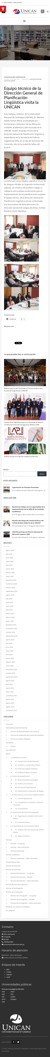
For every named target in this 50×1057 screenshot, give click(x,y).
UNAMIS (13, 999)
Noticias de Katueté (17, 851)
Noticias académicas (13, 855)
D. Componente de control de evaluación (24, 812)
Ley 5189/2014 (11, 750)
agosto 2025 (10, 595)
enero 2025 (9, 621)
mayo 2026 (9, 561)
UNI (3, 997)
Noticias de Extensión (13, 866)
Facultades (9, 743)
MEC (8, 969)
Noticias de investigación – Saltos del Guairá (25, 903)
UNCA (12, 992)
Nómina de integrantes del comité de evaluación (27, 735)
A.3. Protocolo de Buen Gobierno (26, 769)
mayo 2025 (9, 606)
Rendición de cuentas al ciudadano (18, 907)
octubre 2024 (10, 632)
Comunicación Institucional (14, 77)
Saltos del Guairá (9, 934)
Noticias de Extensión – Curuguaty (22, 873)
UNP (3, 1002)
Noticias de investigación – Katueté (22, 899)
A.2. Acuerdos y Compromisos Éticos (27, 765)
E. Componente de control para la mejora (24, 826)
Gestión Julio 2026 (9, 498)
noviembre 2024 (11, 628)
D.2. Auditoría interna (22, 822)
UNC (12, 994)
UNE (3, 994)
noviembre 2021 (11, 696)
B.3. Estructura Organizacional (25, 787)
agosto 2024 (10, 640)
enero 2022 (9, 692)
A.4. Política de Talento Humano (26, 772)
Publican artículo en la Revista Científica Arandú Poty (21, 457)
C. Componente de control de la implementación (27, 795)
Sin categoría (10, 910)
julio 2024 (9, 643)
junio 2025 (9, 602)
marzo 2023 (10, 688)
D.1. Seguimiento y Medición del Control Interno (28, 817)
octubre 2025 (10, 587)
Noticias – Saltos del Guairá (19, 847)
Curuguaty (7, 937)
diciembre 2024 (11, 625)
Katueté (6, 939)
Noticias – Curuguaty (17, 843)
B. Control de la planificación (20, 776)
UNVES (12, 997)
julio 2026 (9, 554)
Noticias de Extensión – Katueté (21, 877)
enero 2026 (9, 576)
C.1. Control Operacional (23, 798)
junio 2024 (9, 647)
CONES (8, 972)
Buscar (6, 469)
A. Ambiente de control (18, 757)
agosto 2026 (10, 550)
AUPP (8, 977)
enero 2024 (9, 666)
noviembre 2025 (11, 584)
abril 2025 (9, 610)
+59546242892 (8, 942)
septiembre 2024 (11, 636)
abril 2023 (9, 684)
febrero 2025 (10, 617)
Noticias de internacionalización (17, 884)
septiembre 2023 (11, 677)
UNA (3, 992)
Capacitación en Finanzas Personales (25, 487)
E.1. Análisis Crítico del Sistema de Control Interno (28, 831)
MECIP (8, 754)
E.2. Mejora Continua (22, 836)
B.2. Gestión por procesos (24, 784)
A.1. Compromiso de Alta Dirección (27, 761)
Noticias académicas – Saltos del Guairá (23, 858)
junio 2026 (9, 558)
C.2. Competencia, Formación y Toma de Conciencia (28, 803)
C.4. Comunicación (21, 809)
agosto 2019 (10, 703)
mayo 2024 (9, 651)
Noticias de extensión (13, 869)
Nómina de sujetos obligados (20, 739)
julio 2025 (9, 599)
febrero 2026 (10, 573)
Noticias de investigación (14, 888)
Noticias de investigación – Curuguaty (23, 896)
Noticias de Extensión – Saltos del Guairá (24, 881)
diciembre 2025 (11, 580)
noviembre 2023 (11, 669)
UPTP (3, 999)
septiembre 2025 (11, 591)
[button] (3, 9)
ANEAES (9, 975)
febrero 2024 (10, 662)
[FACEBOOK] (13, 1042)
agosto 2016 (10, 707)
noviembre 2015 (11, 710)
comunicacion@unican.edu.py (14, 944)
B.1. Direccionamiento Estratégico (26, 780)
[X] (18, 1042)
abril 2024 (9, 654)
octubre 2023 (10, 673)
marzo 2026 (10, 569)
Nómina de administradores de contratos (24, 731)
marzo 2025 (10, 613)
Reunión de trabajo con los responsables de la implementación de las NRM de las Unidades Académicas (28, 509)
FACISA (12, 746)
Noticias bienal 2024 (13, 862)
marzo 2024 (10, 658)
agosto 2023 (10, 681)
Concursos (9, 724)
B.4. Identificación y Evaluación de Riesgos (29, 791)
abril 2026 (9, 565)
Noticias (33, 79)
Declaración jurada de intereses (16, 728)
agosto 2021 (10, 699)
